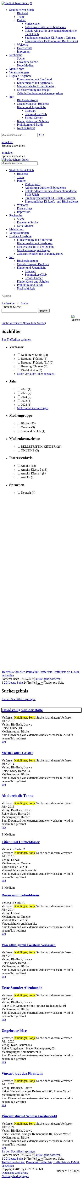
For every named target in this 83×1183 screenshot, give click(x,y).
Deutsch (26, 492)
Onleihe (25, 427)
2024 (24, 397)
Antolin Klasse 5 (31, 469)
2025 (24, 393)
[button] (76, 318)
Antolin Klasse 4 (31, 473)
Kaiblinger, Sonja (31, 354)
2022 (24, 404)
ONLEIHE (28, 450)
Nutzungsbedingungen (15, 1176)
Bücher (25, 423)
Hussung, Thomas (32, 366)
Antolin (25, 465)
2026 (24, 389)
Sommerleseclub (31, 431)
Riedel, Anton (29, 370)
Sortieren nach (10, 679)
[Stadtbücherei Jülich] (15, 3)
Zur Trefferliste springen (16, 339)
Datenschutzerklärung (15, 1172)
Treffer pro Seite (54, 682)
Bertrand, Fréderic (32, 358)
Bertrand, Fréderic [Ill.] (35, 362)
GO (41, 134)
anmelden (7, 142)
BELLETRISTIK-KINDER (38, 446)
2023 (24, 400)
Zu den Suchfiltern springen (19, 699)
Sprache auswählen (13, 145)
